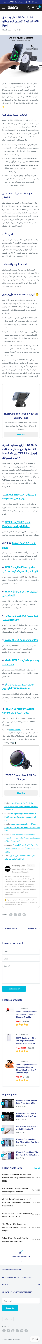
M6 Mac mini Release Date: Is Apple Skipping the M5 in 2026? (27, 1127)
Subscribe (10, 1308)
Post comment (14, 989)
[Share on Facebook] (10, 914)
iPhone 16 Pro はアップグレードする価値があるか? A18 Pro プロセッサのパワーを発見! (22, 848)
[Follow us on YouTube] (21, 1330)
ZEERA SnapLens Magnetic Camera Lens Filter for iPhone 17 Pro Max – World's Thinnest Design (26, 1068)
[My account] (33, 7)
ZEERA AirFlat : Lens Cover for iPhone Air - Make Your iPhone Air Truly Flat (26, 1014)
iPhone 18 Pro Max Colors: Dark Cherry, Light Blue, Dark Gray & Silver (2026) (27, 1140)
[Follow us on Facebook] (4, 1330)
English (6, 1319)
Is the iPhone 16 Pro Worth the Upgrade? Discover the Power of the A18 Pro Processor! (21, 806)
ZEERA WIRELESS (22, 1008)
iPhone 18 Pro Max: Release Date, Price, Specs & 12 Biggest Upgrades (26, 1102)
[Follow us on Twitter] (8, 1330)
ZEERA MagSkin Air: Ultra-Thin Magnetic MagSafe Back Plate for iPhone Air (26, 1041)
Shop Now (21, 434)
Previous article (11, 929)
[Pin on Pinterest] (15, 914)
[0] (37, 7)
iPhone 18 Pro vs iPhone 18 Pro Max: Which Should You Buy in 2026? (27, 1153)
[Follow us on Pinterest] (17, 1330)
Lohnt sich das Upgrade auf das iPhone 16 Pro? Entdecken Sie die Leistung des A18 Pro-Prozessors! (22, 837)
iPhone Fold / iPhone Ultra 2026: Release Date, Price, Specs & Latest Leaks (26, 1114)
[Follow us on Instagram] (12, 1330)
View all (37, 1168)
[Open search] (28, 7)
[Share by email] (24, 914)
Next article (32, 929)
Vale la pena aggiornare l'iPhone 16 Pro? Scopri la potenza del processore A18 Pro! (20, 816)
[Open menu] (3, 8)
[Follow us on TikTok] (26, 1330)
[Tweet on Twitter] (19, 914)
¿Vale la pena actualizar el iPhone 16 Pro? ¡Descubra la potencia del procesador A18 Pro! (22, 827)
